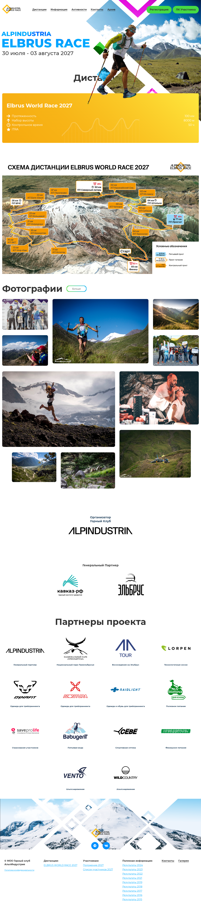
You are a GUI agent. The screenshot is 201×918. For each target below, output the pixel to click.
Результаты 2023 (132, 869)
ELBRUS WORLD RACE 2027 (60, 865)
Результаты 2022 (132, 873)
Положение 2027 (93, 865)
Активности (79, 9)
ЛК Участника (186, 9)
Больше (76, 289)
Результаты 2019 (132, 882)
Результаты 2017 (132, 891)
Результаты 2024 (132, 865)
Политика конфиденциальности (19, 870)
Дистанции (39, 9)
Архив (111, 9)
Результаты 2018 (132, 886)
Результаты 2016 (132, 895)
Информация (59, 9)
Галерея (183, 860)
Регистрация (159, 9)
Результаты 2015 (132, 899)
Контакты (97, 9)
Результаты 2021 (132, 878)
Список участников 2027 (98, 869)
